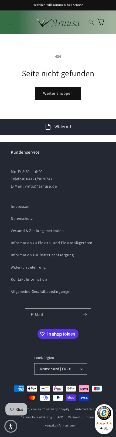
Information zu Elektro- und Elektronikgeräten (52, 242)
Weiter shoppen (58, 93)
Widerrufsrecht (85, 409)
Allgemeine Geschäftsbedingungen (41, 291)
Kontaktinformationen (60, 425)
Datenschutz (22, 218)
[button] (11, 22)
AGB (60, 417)
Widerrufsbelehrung (28, 267)
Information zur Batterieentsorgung (42, 254)
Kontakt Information (29, 279)
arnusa (36, 409)
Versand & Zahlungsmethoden (37, 230)
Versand (74, 417)
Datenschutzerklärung (36, 417)
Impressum (20, 206)
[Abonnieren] (85, 314)
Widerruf (62, 126)
